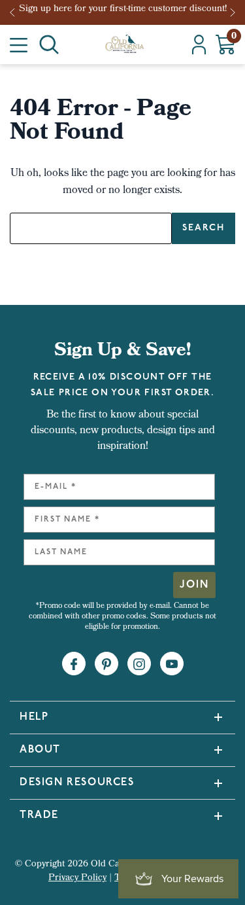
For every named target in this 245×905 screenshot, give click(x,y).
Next (233, 12)
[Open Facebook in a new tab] (74, 664)
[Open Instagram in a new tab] (139, 664)
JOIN (194, 585)
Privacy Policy (77, 878)
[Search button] (49, 44)
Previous (16, 12)
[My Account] (199, 44)
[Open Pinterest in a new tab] (106, 664)
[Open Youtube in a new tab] (172, 664)
